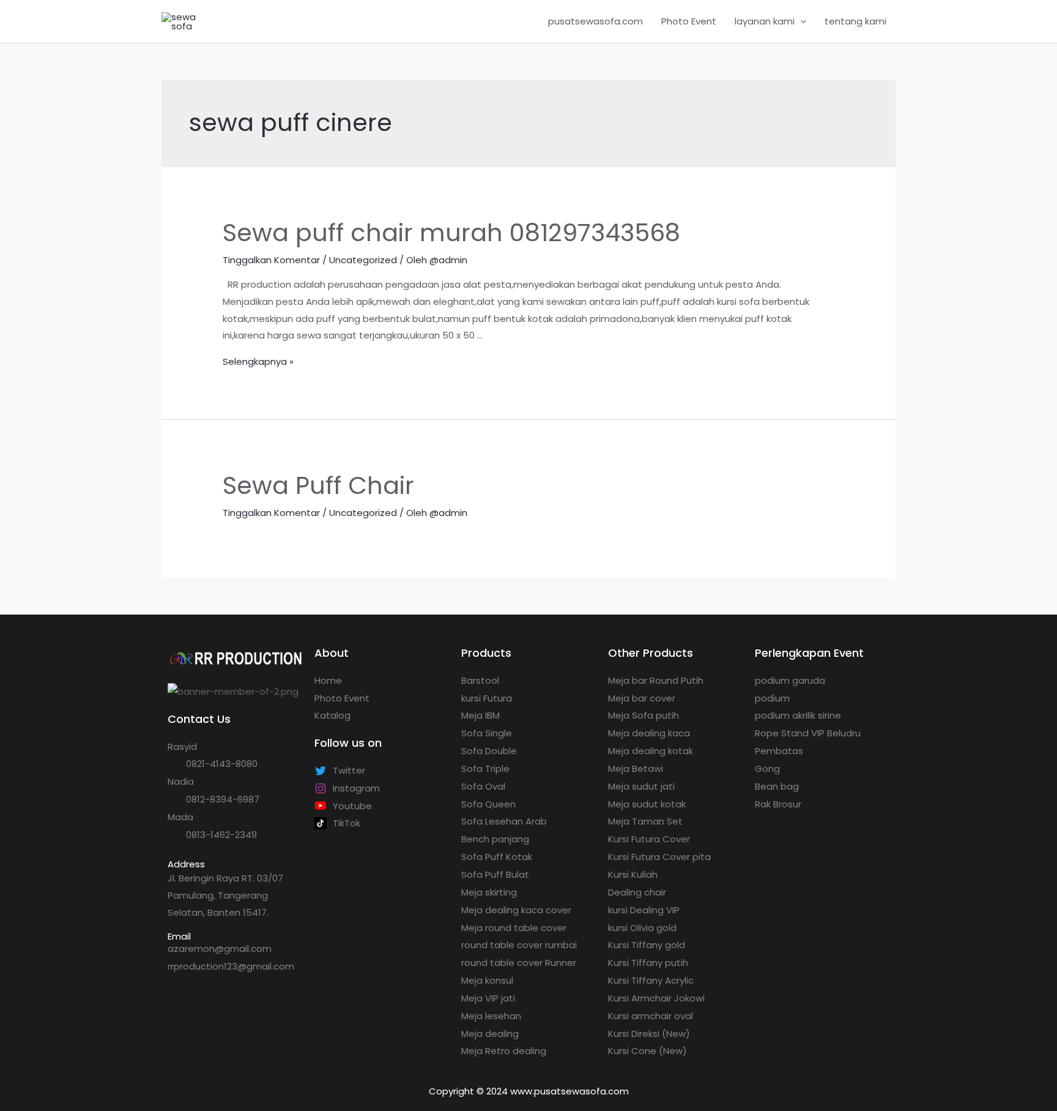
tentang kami (855, 21)
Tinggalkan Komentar (271, 259)
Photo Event (688, 21)
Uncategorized (363, 259)
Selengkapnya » (258, 361)
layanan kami (765, 21)
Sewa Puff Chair (318, 485)
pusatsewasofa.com (595, 21)
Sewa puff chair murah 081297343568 (451, 232)
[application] (800, 21)
